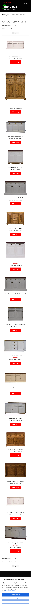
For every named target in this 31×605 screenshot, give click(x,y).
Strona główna (6, 14)
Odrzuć (15, 602)
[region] (15, 591)
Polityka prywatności (10, 590)
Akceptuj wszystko (15, 594)
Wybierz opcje (15, 62)
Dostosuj (15, 598)
